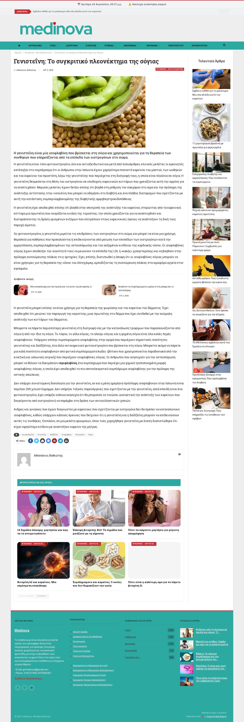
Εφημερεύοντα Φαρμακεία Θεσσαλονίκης (93, 670)
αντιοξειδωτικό (28, 435)
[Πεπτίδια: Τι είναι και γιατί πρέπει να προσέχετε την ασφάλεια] (186, 669)
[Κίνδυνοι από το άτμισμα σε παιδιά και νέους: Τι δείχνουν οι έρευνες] (186, 632)
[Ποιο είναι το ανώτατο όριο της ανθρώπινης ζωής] (186, 681)
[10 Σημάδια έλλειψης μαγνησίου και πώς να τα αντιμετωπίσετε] (43, 508)
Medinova (22, 630)
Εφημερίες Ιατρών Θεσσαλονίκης (89, 680)
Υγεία (127, 630)
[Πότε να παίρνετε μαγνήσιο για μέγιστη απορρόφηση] (154, 508)
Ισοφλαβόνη (67, 435)
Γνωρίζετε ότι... (132, 657)
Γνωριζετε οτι (176, 45)
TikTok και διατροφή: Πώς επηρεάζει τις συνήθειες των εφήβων (208, 414)
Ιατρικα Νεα (35, 45)
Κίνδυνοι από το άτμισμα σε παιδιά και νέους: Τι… (211, 631)
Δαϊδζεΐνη (54, 435)
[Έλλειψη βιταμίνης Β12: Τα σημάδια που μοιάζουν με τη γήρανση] (99, 508)
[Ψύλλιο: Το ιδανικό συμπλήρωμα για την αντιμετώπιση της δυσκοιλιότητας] (186, 657)
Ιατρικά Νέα (131, 650)
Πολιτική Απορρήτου (83, 656)
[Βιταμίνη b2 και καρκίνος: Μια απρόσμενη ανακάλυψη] (43, 560)
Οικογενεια (130, 45)
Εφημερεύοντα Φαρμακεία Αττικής (90, 665)
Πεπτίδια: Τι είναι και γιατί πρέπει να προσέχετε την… (211, 667)
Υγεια (53, 45)
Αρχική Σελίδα (80, 632)
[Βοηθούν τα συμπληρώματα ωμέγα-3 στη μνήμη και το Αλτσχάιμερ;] (109, 290)
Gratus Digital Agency (217, 716)
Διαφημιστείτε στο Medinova (87, 636)
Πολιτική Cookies (81, 651)
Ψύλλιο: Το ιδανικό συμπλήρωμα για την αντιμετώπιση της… (207, 656)
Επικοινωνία (79, 641)
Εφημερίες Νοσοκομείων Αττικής (89, 675)
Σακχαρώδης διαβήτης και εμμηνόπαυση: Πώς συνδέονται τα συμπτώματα (209, 178)
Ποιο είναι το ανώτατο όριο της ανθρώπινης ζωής (211, 679)
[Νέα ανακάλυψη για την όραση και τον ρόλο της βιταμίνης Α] (21, 290)
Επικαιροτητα (199, 45)
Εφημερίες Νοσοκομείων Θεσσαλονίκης (93, 684)
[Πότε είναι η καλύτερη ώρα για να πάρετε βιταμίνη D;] (154, 560)
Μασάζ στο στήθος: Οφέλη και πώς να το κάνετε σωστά (212, 643)
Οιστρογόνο (79, 435)
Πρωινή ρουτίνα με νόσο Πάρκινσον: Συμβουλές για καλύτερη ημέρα (207, 246)
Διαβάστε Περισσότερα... (29, 678)
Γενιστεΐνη (42, 435)
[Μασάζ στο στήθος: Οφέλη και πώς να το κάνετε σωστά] (186, 645)
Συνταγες (91, 45)
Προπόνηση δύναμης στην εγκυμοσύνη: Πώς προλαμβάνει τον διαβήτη (209, 378)
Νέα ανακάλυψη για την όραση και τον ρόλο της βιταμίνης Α (61, 286)
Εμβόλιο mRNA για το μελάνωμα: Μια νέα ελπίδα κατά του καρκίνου (69, 11)
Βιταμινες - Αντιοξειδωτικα (170, 69)
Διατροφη (72, 45)
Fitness (109, 45)
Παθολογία (130, 637)
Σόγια (90, 435)
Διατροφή (130, 643)
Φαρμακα (152, 45)
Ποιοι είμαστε (80, 646)
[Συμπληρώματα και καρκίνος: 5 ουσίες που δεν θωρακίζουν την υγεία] (99, 560)
